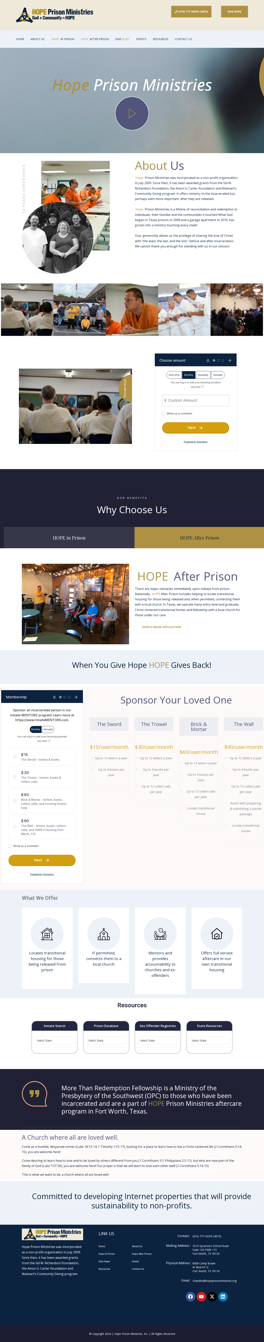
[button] (5, 309)
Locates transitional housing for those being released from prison (47, 961)
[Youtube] (201, 1297)
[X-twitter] (212, 1297)
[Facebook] (190, 1297)
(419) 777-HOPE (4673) (191, 11)
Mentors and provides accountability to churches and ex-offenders (160, 964)
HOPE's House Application (161, 627)
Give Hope (234, 11)
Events (141, 39)
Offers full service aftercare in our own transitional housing (217, 961)
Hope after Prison (142, 1253)
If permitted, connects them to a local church (103, 958)
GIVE (122, 39)
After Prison (95, 39)
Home (20, 39)
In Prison (63, 39)
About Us (37, 39)
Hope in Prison (107, 1253)
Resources (160, 39)
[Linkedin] (223, 1297)
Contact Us (183, 39)
